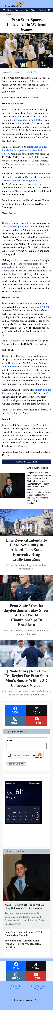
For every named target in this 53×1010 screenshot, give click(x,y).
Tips (26, 10)
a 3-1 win (45, 307)
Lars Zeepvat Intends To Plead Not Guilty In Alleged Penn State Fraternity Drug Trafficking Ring (26, 549)
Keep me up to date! (16, 764)
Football (42, 10)
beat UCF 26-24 (12, 435)
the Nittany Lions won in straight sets (26, 178)
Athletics (7, 15)
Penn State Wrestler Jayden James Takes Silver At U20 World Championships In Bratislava (26, 614)
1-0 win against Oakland (22, 226)
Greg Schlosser (12, 72)
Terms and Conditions (15, 987)
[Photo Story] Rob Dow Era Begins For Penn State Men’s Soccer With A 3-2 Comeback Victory (26, 678)
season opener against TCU (28, 120)
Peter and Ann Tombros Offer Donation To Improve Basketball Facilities (23, 943)
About (33, 10)
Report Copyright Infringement (37, 987)
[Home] (14, 6)
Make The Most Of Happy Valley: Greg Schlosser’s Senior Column (24, 906)
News (9, 10)
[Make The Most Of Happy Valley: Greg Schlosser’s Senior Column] (26, 902)
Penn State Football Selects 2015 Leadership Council (23, 933)
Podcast (18, 10)
